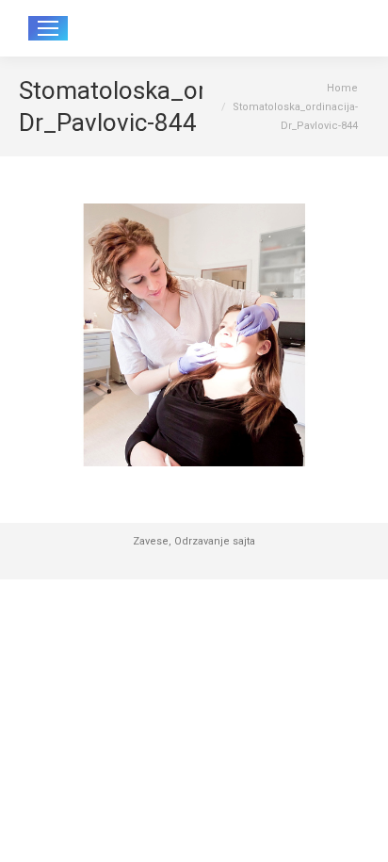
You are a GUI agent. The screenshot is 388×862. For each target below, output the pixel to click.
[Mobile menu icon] (48, 28)
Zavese (151, 541)
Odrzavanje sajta (214, 541)
